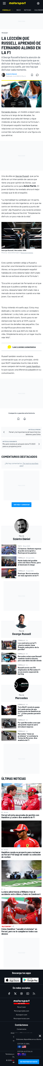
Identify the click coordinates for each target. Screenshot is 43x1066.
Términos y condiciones (13, 1054)
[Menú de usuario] (38, 3)
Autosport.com (21, 1015)
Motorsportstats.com (22, 1018)
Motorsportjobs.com (21, 1011)
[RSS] (34, 993)
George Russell (22, 176)
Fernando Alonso (9, 112)
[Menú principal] (4, 3)
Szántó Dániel (11, 74)
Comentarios (21, 1029)
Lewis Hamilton (33, 366)
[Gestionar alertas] (24, 418)
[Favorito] (32, 75)
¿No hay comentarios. (21, 464)
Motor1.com (21, 1007)
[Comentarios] (38, 75)
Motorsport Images (27, 252)
